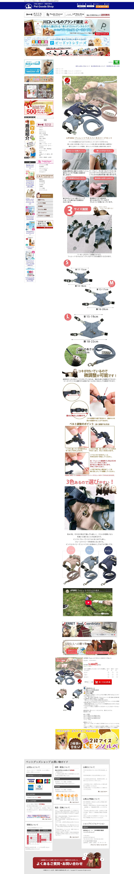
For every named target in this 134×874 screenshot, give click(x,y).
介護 (40, 152)
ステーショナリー (43, 168)
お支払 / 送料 (81, 4)
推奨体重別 (42, 181)
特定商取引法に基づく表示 (113, 66)
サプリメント (42, 131)
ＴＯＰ (56, 68)
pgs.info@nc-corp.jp (92, 841)
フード (41, 127)
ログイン (111, 62)
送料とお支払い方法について (83, 66)
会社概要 (107, 4)
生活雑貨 (41, 166)
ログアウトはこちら (82, 7)
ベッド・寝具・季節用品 (45, 148)
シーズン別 (42, 183)
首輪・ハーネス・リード (45, 143)
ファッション (42, 142)
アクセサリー (42, 172)
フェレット (70, 71)
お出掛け (41, 184)
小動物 (41, 186)
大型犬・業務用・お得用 (45, 157)
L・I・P (61, 68)
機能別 (41, 179)
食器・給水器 (42, 133)
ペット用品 (42, 188)
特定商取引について (99, 4)
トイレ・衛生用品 (43, 134)
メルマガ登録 (89, 4)
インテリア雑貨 (43, 170)
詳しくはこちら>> (47, 819)
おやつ (41, 129)
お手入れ (41, 136)
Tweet (85, 686)
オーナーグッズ (43, 150)
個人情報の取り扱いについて (98, 66)
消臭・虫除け (42, 138)
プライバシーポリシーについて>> (99, 844)
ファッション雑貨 (43, 164)
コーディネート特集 (78, 73)
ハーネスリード (77, 71)
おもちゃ (41, 140)
